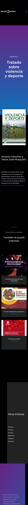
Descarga (21, 185)
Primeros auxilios (14, 339)
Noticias (10, 430)
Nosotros (11, 438)
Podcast (10, 427)
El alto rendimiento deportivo (14, 312)
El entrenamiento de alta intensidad (14, 280)
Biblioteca (14, 56)
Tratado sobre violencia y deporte (10, 185)
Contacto (11, 441)
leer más (14, 283)
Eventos (10, 433)
